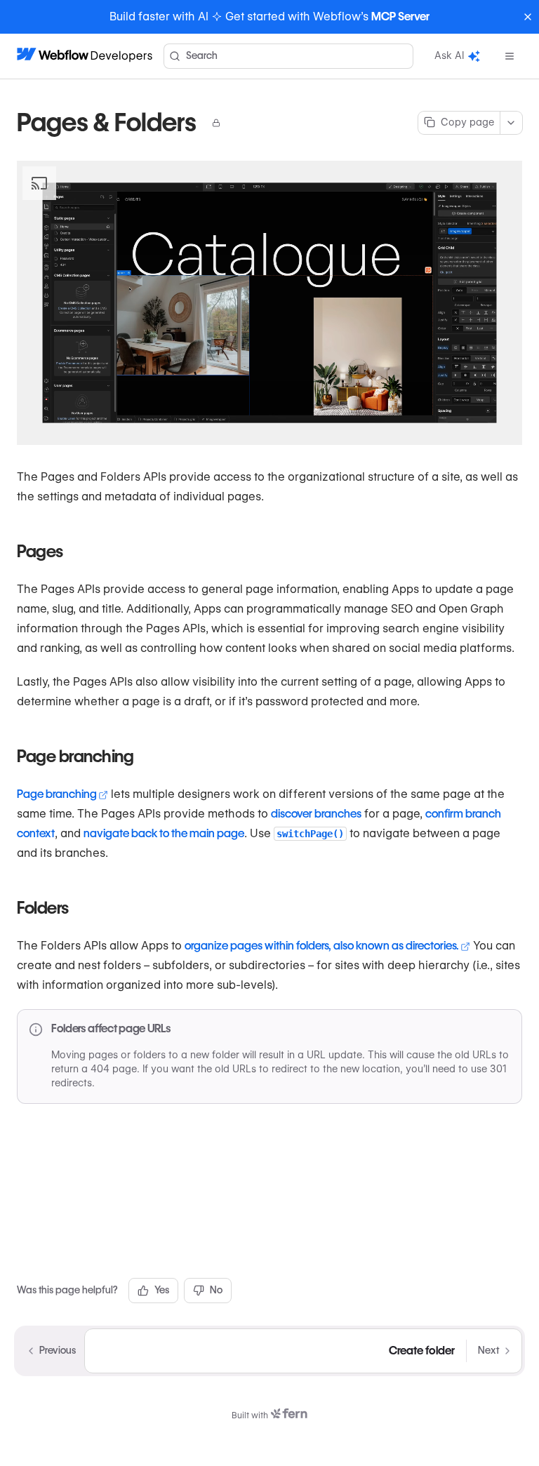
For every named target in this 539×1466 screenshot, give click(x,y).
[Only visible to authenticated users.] (216, 122)
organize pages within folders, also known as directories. (322, 945)
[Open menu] (509, 56)
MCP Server (400, 16)
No (216, 1289)
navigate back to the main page (164, 833)
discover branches (316, 813)
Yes (161, 1289)
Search (202, 55)
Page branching (57, 794)
